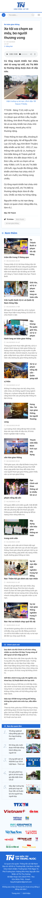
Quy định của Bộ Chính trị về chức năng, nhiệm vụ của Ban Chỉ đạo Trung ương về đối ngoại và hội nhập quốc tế (20, 652)
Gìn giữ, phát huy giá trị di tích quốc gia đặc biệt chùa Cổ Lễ (16, 776)
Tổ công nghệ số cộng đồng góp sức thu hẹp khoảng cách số (16, 735)
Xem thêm (11, 232)
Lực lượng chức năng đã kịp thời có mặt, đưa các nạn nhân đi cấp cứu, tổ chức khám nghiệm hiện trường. (20, 431)
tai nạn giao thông (12, 223)
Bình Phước (20, 219)
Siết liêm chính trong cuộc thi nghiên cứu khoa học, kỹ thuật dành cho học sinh (20, 679)
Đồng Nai (9, 46)
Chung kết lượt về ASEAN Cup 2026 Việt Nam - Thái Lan (16, 761)
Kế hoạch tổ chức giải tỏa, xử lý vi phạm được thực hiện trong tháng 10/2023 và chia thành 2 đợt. (19, 312)
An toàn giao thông (11, 24)
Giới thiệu (26, 893)
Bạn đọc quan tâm (14, 726)
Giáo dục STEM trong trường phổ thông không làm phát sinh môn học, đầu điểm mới (20, 701)
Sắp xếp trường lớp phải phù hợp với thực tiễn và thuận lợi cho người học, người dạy (16, 791)
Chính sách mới (13, 644)
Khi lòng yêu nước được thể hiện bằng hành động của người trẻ (16, 749)
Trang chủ (16, 893)
